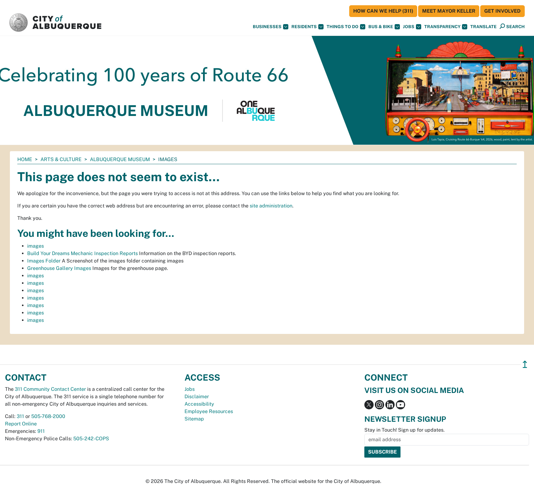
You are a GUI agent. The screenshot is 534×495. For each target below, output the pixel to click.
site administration (271, 206)
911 (41, 431)
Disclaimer (196, 396)
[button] (483, 26)
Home (24, 159)
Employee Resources (208, 411)
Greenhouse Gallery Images (59, 268)
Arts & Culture (61, 159)
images (35, 246)
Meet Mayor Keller (448, 11)
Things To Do (342, 26)
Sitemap (194, 419)
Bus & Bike (380, 26)
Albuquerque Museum (120, 159)
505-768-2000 (48, 416)
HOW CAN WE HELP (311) (383, 11)
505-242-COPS (91, 439)
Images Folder (44, 261)
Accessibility (199, 404)
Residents (304, 26)
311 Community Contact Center (50, 389)
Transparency (442, 26)
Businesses (267, 26)
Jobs (408, 26)
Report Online (21, 424)
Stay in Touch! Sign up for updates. (404, 430)
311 (20, 416)
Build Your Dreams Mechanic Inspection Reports (82, 253)
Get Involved (502, 11)
